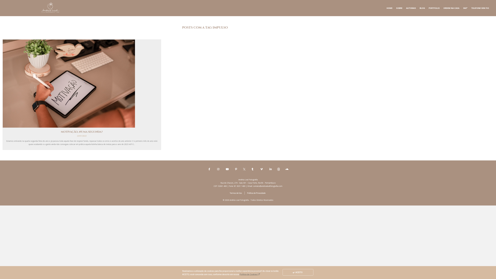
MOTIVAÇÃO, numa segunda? (82, 132)
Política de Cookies (249, 274)
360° (465, 8)
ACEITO (299, 272)
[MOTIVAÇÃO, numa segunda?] (69, 83)
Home (389, 8)
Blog (422, 8)
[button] (236, 193)
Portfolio (434, 8)
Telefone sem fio (480, 8)
